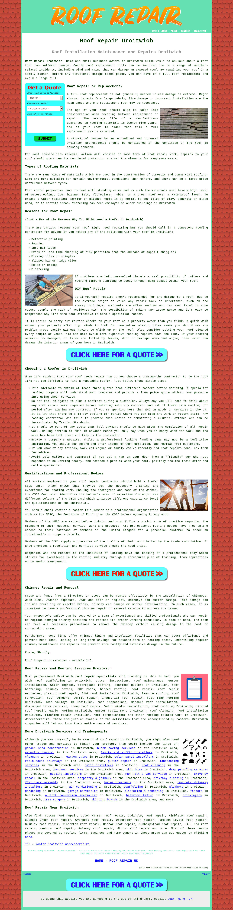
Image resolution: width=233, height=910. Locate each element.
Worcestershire (37, 719)
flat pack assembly (41, 782)
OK (190, 898)
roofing (200, 174)
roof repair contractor (99, 481)
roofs (108, 199)
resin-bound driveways (43, 761)
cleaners (32, 756)
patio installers (99, 765)
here (28, 837)
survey (96, 138)
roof (97, 127)
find (37, 815)
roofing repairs (139, 334)
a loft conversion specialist (71, 795)
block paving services (116, 748)
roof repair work (162, 154)
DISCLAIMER (200, 31)
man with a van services (146, 774)
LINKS (164, 31)
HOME (154, 31)
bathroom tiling (139, 795)
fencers (196, 791)
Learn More (176, 898)
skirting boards (104, 799)
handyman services (68, 769)
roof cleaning (161, 710)
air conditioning (83, 786)
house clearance (117, 782)
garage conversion (83, 791)
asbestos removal (39, 752)
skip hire (134, 769)
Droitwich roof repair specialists (86, 676)
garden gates (76, 756)
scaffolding (133, 786)
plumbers (176, 786)
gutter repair (119, 761)
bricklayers (192, 795)
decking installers (66, 774)
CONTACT (185, 31)
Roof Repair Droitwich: (44, 61)
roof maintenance (148, 680)
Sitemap (27, 874)
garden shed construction (46, 748)
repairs (107, 297)
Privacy (206, 874)
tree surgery (54, 799)
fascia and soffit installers (126, 752)
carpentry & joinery (94, 778)
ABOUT (174, 31)
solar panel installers (134, 756)
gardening (33, 791)
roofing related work (164, 715)
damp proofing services (188, 769)
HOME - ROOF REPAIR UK (116, 861)
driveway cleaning (168, 778)
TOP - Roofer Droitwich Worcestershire (57, 844)
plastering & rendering (143, 791)
